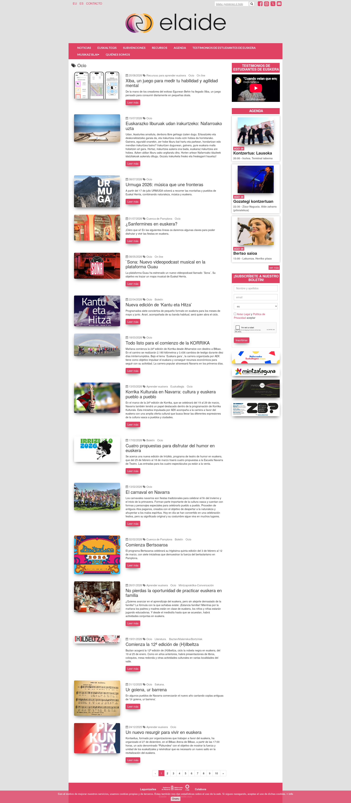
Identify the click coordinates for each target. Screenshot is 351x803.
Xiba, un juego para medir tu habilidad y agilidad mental (172, 82)
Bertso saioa (245, 253)
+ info (289, 794)
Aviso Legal (243, 314)
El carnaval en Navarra (148, 492)
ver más (274, 267)
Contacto (94, 3)
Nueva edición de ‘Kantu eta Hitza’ (159, 304)
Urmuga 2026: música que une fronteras (164, 184)
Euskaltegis (107, 47)
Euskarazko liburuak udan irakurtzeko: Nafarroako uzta (174, 125)
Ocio (191, 75)
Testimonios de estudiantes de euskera (224, 47)
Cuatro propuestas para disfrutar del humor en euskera (170, 447)
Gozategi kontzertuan (253, 201)
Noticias (84, 47)
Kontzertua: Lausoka (252, 153)
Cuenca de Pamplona (159, 218)
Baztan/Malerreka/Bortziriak (185, 639)
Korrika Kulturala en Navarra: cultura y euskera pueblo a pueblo (171, 393)
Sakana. (160, 684)
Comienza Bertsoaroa (147, 544)
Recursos (159, 47)
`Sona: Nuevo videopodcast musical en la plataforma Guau (165, 264)
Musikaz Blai (87, 54)
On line (201, 75)
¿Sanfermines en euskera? (151, 223)
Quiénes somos (118, 54)
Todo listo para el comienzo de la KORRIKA (168, 342)
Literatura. (161, 639)
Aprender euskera (157, 386)
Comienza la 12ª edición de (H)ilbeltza (162, 644)
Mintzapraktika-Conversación (196, 585)
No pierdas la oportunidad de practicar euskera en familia (174, 592)
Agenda (180, 47)
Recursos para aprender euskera (166, 75)
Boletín (159, 299)
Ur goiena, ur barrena (146, 689)
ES (82, 3)
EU (75, 3)
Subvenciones (134, 47)
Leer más (132, 102)
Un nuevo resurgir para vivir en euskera (163, 732)
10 (216, 773)
